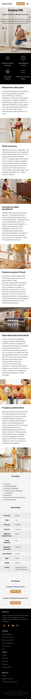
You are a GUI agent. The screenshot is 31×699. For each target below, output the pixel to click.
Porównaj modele (6, 667)
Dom (3, 649)
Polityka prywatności (7, 678)
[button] (27, 3)
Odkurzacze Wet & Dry (8, 640)
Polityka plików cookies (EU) (9, 681)
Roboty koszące (6, 646)
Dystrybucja (5, 661)
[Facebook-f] (8, 626)
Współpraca (5, 664)
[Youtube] (13, 626)
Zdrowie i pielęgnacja (7, 643)
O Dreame (4, 655)
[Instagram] (17, 626)
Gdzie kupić (5, 658)
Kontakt (4, 675)
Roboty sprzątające (7, 634)
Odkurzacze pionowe (7, 637)
